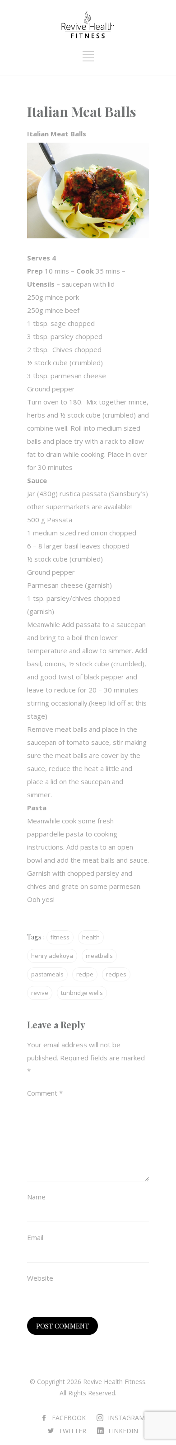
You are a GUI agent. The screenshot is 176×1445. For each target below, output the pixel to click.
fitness (60, 937)
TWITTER (72, 1430)
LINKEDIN (123, 1430)
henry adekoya (52, 956)
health (91, 937)
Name (36, 1196)
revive (39, 993)
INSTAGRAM (126, 1417)
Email (35, 1237)
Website (40, 1277)
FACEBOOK (69, 1417)
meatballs (99, 956)
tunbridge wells (82, 993)
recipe (84, 974)
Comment (45, 1092)
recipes (116, 974)
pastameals (47, 974)
